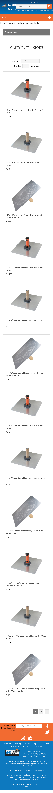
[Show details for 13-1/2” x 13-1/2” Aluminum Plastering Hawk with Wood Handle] (26, 669)
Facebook (47, 726)
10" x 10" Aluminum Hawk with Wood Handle (23, 163)
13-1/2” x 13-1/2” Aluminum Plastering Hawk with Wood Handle (25, 690)
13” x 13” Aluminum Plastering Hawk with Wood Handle (24, 532)
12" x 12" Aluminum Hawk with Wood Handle (26, 320)
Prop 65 (36, 744)
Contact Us (8, 744)
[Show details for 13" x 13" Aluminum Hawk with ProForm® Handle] (26, 406)
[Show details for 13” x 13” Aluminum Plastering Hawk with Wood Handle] (26, 511)
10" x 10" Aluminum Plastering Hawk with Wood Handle (25, 216)
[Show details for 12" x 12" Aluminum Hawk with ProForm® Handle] (26, 248)
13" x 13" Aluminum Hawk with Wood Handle (26, 478)
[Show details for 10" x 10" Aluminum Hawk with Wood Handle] (26, 143)
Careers (27, 744)
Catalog (18, 744)
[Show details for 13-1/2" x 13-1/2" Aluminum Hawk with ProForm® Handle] (26, 564)
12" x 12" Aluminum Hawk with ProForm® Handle (24, 269)
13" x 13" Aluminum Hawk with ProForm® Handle (24, 426)
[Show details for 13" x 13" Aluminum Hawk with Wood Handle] (26, 458)
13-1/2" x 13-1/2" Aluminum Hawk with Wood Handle (26, 637)
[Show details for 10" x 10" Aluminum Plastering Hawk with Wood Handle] (26, 195)
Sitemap (39, 746)
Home (2, 23)
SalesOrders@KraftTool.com (42, 11)
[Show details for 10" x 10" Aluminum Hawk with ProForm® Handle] (26, 90)
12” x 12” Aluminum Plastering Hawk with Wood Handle (24, 374)
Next (47, 711)
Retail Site (34, 2)
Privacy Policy (27, 746)
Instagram (23, 738)
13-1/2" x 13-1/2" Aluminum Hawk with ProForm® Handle (23, 584)
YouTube (30, 738)
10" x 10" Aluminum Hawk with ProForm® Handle (25, 111)
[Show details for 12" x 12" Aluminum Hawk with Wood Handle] (26, 301)
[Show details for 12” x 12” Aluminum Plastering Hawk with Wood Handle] (26, 353)
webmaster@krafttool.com (37, 773)
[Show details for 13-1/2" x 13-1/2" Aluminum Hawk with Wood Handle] (26, 616)
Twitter (47, 732)
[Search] (49, 6)
